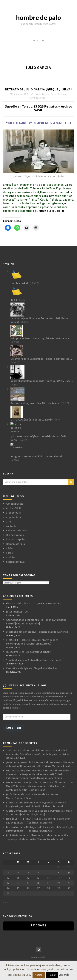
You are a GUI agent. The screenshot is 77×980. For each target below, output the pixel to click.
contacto (11, 526)
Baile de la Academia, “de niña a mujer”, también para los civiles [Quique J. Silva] (37, 754)
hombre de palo (38, 18)
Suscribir (13, 727)
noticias (11, 557)
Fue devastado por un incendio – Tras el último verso (37, 770)
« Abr (6, 902)
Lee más (63, 974)
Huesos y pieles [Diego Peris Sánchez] (28, 651)
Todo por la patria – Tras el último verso (29, 750)
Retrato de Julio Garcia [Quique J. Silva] (38, 89)
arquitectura (13, 517)
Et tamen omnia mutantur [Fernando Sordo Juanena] (37, 631)
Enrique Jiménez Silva (45, 94)
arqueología (13, 512)
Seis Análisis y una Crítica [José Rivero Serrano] (33, 660)
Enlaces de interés (17, 530)
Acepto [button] (38, 974)
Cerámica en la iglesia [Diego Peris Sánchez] (32, 668)
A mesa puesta (14, 503)
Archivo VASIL (14, 508)
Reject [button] (52, 974)
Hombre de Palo (15, 544)
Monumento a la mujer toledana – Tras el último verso (37, 782)
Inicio (9, 548)
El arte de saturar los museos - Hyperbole (30, 802)
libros (9, 552)
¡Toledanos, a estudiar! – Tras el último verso (32, 762)
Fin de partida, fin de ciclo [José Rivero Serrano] (33, 603)
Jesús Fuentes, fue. (17, 611)
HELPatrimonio (15, 535)
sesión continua (15, 561)
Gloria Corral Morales (18, 810)
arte (8, 521)
